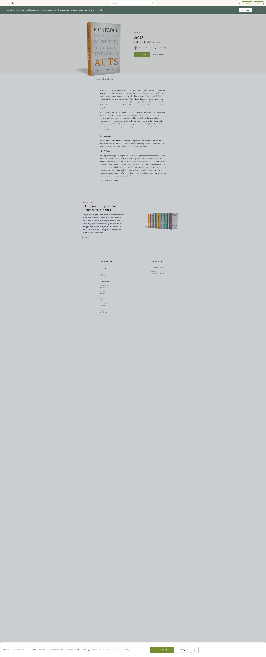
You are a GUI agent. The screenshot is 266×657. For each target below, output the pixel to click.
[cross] (257, 10)
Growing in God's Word (48, 10)
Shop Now (245, 10)
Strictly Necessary (187, 650)
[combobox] (130, 3)
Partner (247, 3)
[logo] (12, 3)
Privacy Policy (123, 650)
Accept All (162, 650)
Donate (258, 3)
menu (6, 3)
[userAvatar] (239, 3)
